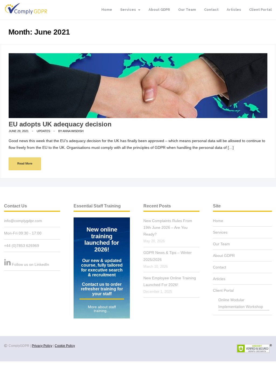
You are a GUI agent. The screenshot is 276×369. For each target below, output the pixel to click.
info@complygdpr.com (23, 221)
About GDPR (159, 10)
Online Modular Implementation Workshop (240, 303)
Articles (234, 10)
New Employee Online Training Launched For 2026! (169, 281)
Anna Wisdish (73, 131)
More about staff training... (102, 309)
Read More (24, 163)
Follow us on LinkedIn (30, 264)
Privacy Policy (42, 346)
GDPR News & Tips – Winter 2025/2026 (167, 255)
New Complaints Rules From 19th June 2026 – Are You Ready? (167, 227)
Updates (43, 131)
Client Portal (260, 10)
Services (128, 10)
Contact (211, 10)
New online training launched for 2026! (101, 239)
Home (106, 10)
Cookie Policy (65, 346)
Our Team (187, 10)
